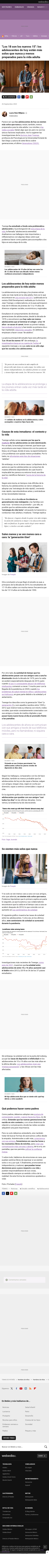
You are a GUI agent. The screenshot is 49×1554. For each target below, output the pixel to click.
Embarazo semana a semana (10, 1425)
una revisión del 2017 (24, 298)
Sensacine (28, 1482)
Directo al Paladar (8, 1497)
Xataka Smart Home (9, 1477)
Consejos (44, 36)
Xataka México (7, 1529)
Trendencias (7, 1511)
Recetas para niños (10, 1420)
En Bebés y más (9, 267)
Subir (40, 1456)
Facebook (19, 96)
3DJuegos (28, 1467)
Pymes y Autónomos (31, 1514)
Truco (27, 36)
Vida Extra (28, 1471)
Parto (27, 1412)
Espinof (27, 1485)
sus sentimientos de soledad (24, 910)
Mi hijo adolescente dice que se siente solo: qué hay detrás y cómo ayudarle (24, 1098)
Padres (5, 1431)
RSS (30, 1388)
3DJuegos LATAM (31, 1529)
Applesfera (6, 1474)
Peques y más (30, 1431)
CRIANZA (30, 7)
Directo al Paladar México (11, 1538)
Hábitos (35, 36)
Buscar (46, 1447)
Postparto (6, 1416)
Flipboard (27, 96)
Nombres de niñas (39, 1379)
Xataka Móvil (7, 1471)
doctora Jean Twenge (29, 135)
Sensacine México (31, 1532)
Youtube (21, 1388)
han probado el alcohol (11, 327)
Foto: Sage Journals (9, 840)
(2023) (30, 143)
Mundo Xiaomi (7, 1480)
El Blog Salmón (30, 1511)
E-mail (31, 96)
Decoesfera (6, 1514)
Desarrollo (29, 1416)
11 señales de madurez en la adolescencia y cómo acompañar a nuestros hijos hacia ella (24, 421)
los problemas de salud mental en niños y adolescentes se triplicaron (24, 691)
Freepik (13, 575)
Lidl (21, 36)
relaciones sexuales (23, 330)
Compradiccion (7, 1518)
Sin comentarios (10, 97)
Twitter (23, 96)
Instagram (25, 1388)
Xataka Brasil (7, 1532)
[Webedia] (43, 1)
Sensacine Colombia (31, 1535)
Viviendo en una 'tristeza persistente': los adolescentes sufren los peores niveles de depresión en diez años (21, 765)
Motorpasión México (31, 1538)
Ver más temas (9, 1438)
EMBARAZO (19, 7)
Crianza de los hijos (32, 1420)
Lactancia (6, 1412)
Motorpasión (29, 1497)
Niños (6, 36)
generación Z (7, 705)
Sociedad (28, 1424)
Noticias (14, 1189)
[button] (17, 113)
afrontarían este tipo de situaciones (25, 456)
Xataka (5, 1467)
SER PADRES (7, 7)
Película (14, 36)
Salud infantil (30, 1407)
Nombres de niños (24, 1379)
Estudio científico (28, 1189)
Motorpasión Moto (31, 1500)
